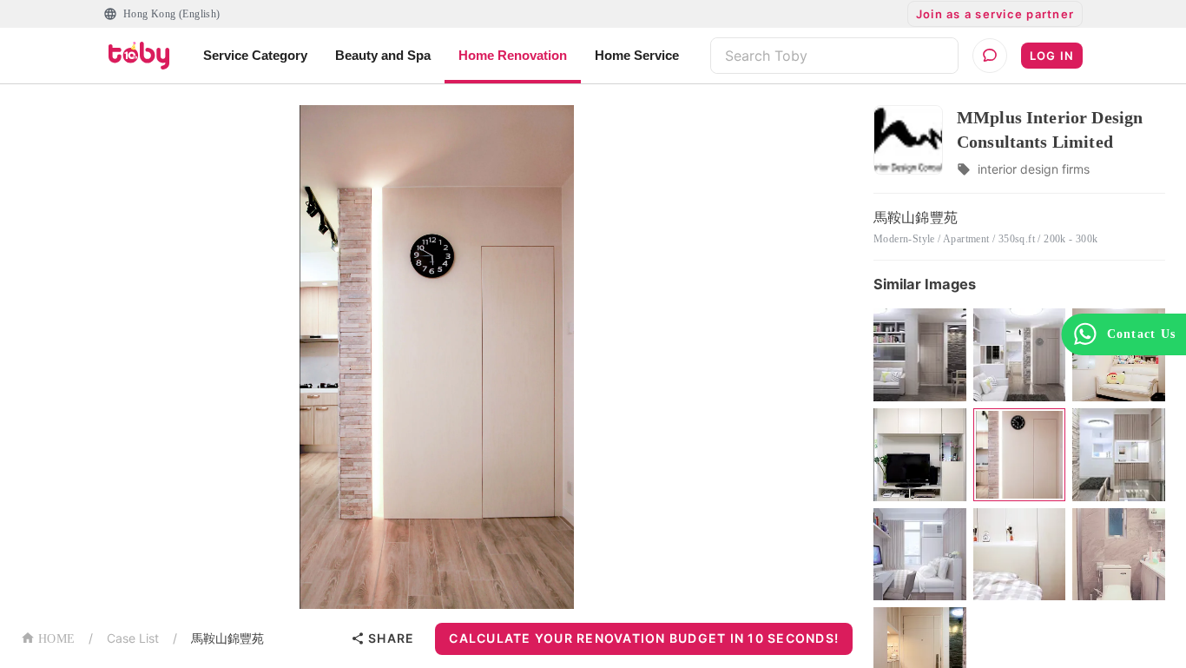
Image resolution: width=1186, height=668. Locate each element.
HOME (56, 638)
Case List (133, 638)
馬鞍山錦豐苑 (227, 638)
